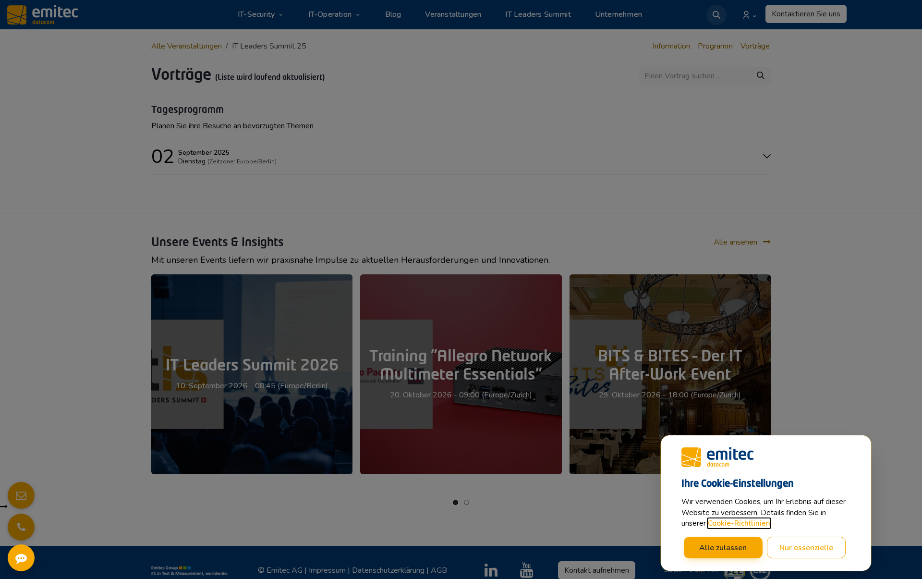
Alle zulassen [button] (723, 547)
